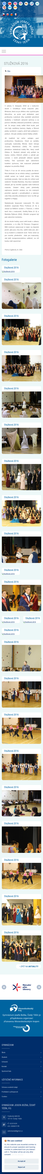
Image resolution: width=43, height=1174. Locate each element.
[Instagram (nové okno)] (15, 3)
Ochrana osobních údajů (10, 1087)
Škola (3, 1052)
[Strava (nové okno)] (32, 3)
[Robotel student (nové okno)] (15, 7)
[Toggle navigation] (4, 51)
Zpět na (29, 966)
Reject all (21, 1167)
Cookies (4, 1096)
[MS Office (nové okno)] (4, 7)
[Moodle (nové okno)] (26, 3)
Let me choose (17, 1154)
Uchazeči (5, 1062)
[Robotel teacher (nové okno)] (10, 7)
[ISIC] (37, 3)
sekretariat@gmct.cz (15, 1131)
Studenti (4, 1057)
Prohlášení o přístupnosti (10, 1092)
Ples (8, 71)
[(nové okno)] (21, 1008)
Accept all (21, 1161)
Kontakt (4, 1066)
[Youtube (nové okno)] (10, 3)
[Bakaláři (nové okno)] (21, 3)
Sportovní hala (6, 1071)
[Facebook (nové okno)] (4, 3)
